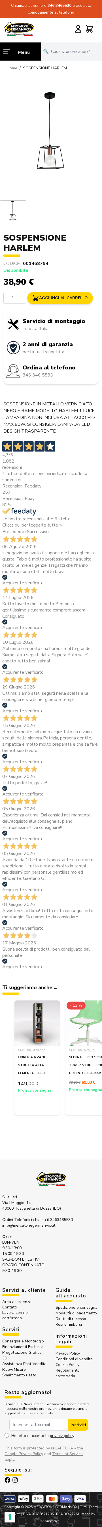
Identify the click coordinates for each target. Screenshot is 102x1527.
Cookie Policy (67, 1364)
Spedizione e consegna (76, 1307)
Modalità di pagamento (76, 1313)
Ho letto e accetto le (42, 1435)
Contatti (9, 1307)
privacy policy (62, 1435)
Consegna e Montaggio (23, 1341)
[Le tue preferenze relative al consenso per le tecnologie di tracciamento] (10, 1517)
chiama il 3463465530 (53, 1219)
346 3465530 (60, 5)
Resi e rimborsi (69, 1324)
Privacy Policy (68, 1353)
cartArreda (12, 1318)
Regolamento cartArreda (68, 1373)
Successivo (38, 532)
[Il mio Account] (78, 28)
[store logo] (18, 29)
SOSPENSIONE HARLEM (45, 68)
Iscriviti (78, 1425)
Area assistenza (17, 1301)
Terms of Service (67, 1454)
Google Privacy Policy (24, 1454)
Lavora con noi (15, 1312)
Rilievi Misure (14, 1369)
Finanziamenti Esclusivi (22, 1347)
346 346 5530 (38, 375)
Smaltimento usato (19, 1375)
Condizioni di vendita (74, 1359)
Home (12, 68)
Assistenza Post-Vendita (24, 1363)
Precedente (14, 532)
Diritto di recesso (71, 1318)
